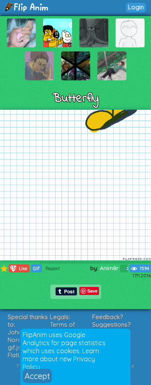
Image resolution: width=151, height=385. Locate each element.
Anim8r (110, 268)
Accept (37, 376)
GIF (36, 268)
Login (136, 7)
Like (19, 268)
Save (92, 291)
